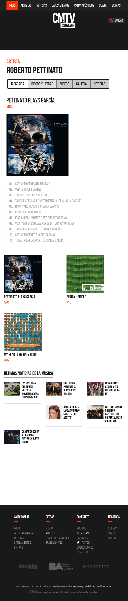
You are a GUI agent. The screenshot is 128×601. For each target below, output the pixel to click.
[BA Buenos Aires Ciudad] (60, 566)
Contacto (82, 552)
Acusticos (51, 533)
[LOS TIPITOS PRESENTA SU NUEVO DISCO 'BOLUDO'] (54, 389)
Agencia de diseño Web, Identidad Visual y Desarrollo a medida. (68, 591)
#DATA (103, 5)
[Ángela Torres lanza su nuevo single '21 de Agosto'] (54, 412)
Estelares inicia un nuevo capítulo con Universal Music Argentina (113, 414)
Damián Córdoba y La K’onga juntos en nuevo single (30, 437)
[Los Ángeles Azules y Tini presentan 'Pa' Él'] (95, 389)
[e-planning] (96, 566)
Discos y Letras (42, 83)
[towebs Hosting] (28, 566)
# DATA (50, 528)
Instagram (83, 533)
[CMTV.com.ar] (64, 20)
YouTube (81, 528)
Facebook (82, 538)
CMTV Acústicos (84, 5)
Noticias (41, 5)
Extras (116, 5)
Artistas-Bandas (24, 533)
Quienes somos (85, 547)
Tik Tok (86, 542)
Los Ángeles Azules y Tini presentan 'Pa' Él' (112, 388)
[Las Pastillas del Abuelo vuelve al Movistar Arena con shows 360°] (12, 389)
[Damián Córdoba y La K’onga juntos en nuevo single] (12, 437)
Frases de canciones (58, 538)
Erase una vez (54, 542)
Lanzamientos (60, 5)
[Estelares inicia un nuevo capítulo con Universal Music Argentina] (95, 412)
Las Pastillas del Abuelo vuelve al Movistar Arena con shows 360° (30, 390)
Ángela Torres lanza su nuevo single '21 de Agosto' (72, 412)
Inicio (12, 5)
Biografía (17, 83)
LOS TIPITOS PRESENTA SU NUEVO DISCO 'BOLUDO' (70, 388)
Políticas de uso (104, 586)
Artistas (26, 5)
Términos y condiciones (84, 586)
